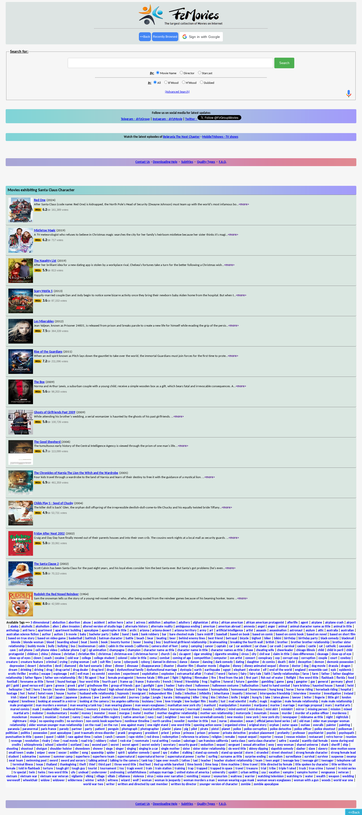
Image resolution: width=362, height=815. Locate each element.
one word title (181, 725)
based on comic (262, 634)
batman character (111, 638)
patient (100, 729)
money (86, 713)
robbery (101, 741)
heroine (60, 689)
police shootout (324, 729)
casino (301, 646)
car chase (261, 646)
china (44, 654)
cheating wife (265, 650)
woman (147, 780)
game (280, 681)
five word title (308, 677)
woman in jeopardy (168, 780)
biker (267, 638)
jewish (106, 697)
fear (102, 677)
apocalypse (91, 630)
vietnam (11, 776)
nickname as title (311, 717)
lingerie (320, 697)
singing (131, 748)
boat (84, 642)
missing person (318, 709)
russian (176, 741)
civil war (264, 654)
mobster (38, 713)
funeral (228, 681)
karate (168, 697)
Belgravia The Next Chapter (181, 137)
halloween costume (225, 685)
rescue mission (296, 737)
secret (115, 744)
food (351, 677)
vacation (274, 772)
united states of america (193, 772)
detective (45, 666)
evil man (83, 674)
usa (263, 772)
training (180, 768)
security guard (188, 744)
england (300, 670)
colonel (122, 658)
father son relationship (60, 677)
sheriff (335, 744)
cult (94, 662)
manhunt (210, 705)
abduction (59, 622)
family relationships (286, 674)
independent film (160, 693)
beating (161, 638)
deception (305, 662)
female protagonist (120, 677)
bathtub (90, 638)
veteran (343, 772)
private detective (234, 733)
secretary (169, 744)
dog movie (319, 666)
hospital (346, 689)
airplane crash (334, 622)
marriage (289, 705)
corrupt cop (290, 658)
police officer (303, 729)
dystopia (185, 670)
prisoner (214, 733)
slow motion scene (343, 748)
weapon (334, 776)
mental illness (130, 709)
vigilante (77, 776)
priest (165, 733)
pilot (194, 729)
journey (134, 697)
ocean (250, 721)
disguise (224, 666)
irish (13, 697)
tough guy (78, 768)
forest (50, 681)
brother (282, 642)
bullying (62, 646)
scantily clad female (315, 741)
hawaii (340, 685)
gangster (302, 681)
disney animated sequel (260, 666)
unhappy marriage (161, 772)
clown (37, 658)
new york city (271, 717)
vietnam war (28, 776)
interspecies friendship (275, 693)
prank (121, 733)
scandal (294, 741)
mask (35, 709)
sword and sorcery (73, 760)
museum (36, 717)
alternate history (136, 626)
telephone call (346, 760)
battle (129, 638)
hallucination (250, 685)
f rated (209, 674)
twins (41, 772)
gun (137, 685)
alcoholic (27, 626)
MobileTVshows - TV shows (220, 137)
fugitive (215, 681)
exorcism (114, 674)
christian (69, 654)
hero (36, 689)
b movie (71, 634)
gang (290, 681)
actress (140, 622)
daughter (253, 662)
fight (175, 677)
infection (190, 693)
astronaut (296, 630)
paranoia (13, 729)
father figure (33, 677)
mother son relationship (216, 713)
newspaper (289, 717)
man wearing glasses (118, 705)
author (46, 634)
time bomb (194, 764)
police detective (280, 729)
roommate (141, 741)
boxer (137, 642)
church (165, 654)
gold (16, 685)
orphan (274, 725)
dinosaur (132, 666)
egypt (227, 670)
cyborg (145, 662)
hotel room (45, 693)
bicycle (244, 638)
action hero (115, 622)
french (167, 681)
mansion (245, 705)
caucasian (345, 646)
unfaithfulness (136, 772)
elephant (240, 670)
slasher (301, 748)
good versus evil (32, 685)
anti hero (28, 630)
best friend (215, 638)
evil (72, 674)
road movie (70, 741)
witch (101, 780)
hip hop (143, 689)
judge (146, 697)
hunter (72, 693)
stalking (187, 752)
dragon (345, 666)
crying (63, 662)
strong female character (312, 752)
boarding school (67, 642)
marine (275, 705)
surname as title (231, 756)
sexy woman (285, 744)
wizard (125, 780)
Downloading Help (165, 162)
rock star (126, 741)
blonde (15, 642)
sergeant (234, 744)
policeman (345, 729)
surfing (212, 756)
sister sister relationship (209, 748)
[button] (201, 37)
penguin (113, 729)
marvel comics (19, 709)
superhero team (104, 756)
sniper (41, 752)
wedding (348, 776)
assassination (278, 630)
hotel (31, 693)
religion (217, 737)
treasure (252, 768)
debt (292, 662)
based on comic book (290, 634)
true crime (316, 768)
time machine (230, 764)
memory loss (109, 709)
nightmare (20, 721)
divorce (284, 666)
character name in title (192, 650)
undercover (99, 772)
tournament (108, 768)
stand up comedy (206, 752)
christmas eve (123, 654)
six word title (237, 748)
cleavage (323, 654)
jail (50, 697)
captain (221, 646)
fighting (186, 677)
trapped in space (221, 768)
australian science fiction (22, 634)
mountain (260, 713)
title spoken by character (312, 764)
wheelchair (30, 780)
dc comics (268, 662)
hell (28, 689)
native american (134, 717)
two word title (58, 772)
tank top (147, 760)
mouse (274, 713)
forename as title (31, 681)
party (88, 729)
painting (344, 725)
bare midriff (205, 634)
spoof (156, 752)
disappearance (151, 666)
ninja (33, 721)
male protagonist (21, 705)
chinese (56, 654)
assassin (261, 630)
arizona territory (185, 630)
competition (202, 658)
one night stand (157, 725)
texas (39, 764)
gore (49, 685)
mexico (207, 709)
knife (234, 697)
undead (83, 772)
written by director (184, 784)
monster (99, 713)
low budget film (195, 701)
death (282, 662)
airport (351, 622)
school (49, 744)
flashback (327, 677)
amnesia (249, 626)
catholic (331, 646)
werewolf (13, 780)
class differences (303, 654)
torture (48, 768)
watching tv (294, 776)
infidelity (205, 693)
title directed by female (276, 764)
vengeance (328, 772)
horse (290, 689)
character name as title (159, 650)
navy (151, 717)
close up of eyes (20, 658)
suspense (337, 756)
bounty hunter (120, 642)
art (211, 630)
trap (191, 768)
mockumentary (57, 713)
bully (51, 646)
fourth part (109, 681)
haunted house (323, 685)
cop (277, 658)
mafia (253, 701)
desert (31, 666)
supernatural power (180, 756)
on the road (93, 725)
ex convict (98, 674)
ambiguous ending (188, 626)
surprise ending (255, 756)
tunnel (330, 768)
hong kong (276, 689)
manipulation (228, 705)
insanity (237, 693)
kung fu (257, 697)
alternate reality (162, 626)
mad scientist (237, 701)
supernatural (126, 756)
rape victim (136, 737)
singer (120, 748)
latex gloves (281, 697)
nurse (223, 721)
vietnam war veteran (54, 776)
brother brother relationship (310, 642)
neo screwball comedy (209, 717)
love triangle (173, 701)
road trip (87, 741)
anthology (12, 630)
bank (135, 634)
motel (137, 713)
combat (165, 658)
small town (16, 752)
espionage (60, 674)
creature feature (32, 662)
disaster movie (206, 666)
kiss (213, 697)
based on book (239, 634)
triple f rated (287, 768)
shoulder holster (61, 748)
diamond (70, 666)
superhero (83, 756)
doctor (296, 666)
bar (164, 634)
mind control (237, 709)
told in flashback (29, 768)
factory (233, 674)
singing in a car (148, 748)
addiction (154, 622)
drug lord (97, 670)
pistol (215, 729)
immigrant (139, 693)
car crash (275, 646)
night (329, 717)
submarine (29, 756)
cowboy (345, 658)
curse (117, 662)
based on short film (343, 634)
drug (49, 670)
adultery (184, 622)
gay (313, 681)
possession (40, 733)
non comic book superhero (104, 721)
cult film (105, 662)
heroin (47, 689)
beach (140, 638)
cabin (102, 646)
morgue (124, 713)
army (202, 630)
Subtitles (187, 162)
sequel (220, 744)
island (23, 697)
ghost (349, 681)
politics (25, 733)
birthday (290, 638)
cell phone (26, 650)
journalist (120, 697)
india (178, 693)
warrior (250, 776)
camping (196, 646)
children (32, 654)
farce (305, 674)
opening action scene (208, 725)
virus (150, 776)
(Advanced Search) (177, 91)
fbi (80, 677)
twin (32, 772)
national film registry (106, 717)
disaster (169, 666)
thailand (51, 764)
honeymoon (258, 689)
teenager (327, 760)
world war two (93, 784)
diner (108, 666)
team (259, 760)
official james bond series (273, 721)
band (125, 634)
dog (306, 666)
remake (230, 737)
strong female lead (343, 752)
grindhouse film (97, 685)
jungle (157, 697)
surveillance (293, 756)
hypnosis (123, 693)
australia (332, 630)
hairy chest (185, 685)
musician (50, 717)
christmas (104, 654)
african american (232, 622)
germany (337, 681)
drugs (110, 670)
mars (328, 705)
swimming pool (36, 760)
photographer (149, 729)
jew (96, 697)
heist (350, 685)
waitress (236, 776)
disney (237, 666)
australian (347, 630)
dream (13, 670)
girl (8, 685)
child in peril (335, 650)
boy (158, 642)
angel (261, 626)
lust (223, 701)
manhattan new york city (184, 705)
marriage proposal (310, 705)
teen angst (272, 760)
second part (100, 744)
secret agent (130, 744)
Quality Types (206, 162)
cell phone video (46, 650)
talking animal (97, 760)
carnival (289, 646)
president (151, 733)
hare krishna (301, 685)
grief (81, 685)
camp (184, 646)
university (218, 772)
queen (38, 737)
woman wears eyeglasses (274, 780)
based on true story (21, 638)
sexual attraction (254, 744)
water (309, 776)
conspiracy (265, 658)
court (333, 658)
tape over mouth (167, 760)
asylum (310, 630)
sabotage (189, 741)
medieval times (73, 709)
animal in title (342, 626)
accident (99, 622)
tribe (272, 768)
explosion (167, 674)
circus (245, 654)
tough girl (62, 768)
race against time (79, 737)
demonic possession (340, 662)
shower (98, 748)
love (159, 701)
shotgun (41, 748)
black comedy (330, 638)
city (254, 654)
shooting (12, 748)
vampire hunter (307, 772)
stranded (262, 752)
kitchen (223, 697)
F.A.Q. (223, 162)
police (237, 729)
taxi (195, 760)
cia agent (185, 654)
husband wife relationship (97, 693)
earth (198, 670)
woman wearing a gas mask (236, 780)
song (85, 752)
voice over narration (169, 776)
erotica (33, 674)
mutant (64, 717)
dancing (207, 662)
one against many (132, 725)
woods (326, 780)
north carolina (161, 721)
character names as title (227, 650)
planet (226, 729)
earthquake (212, 670)
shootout (27, 748)
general (323, 681)
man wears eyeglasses (150, 705)
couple (322, 658)
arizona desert (161, 630)
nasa (86, 717)
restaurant (316, 737)
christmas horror (146, 654)
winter (89, 780)
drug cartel (62, 670)
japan (59, 697)
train (149, 768)
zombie (246, 784)
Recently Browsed (165, 36)
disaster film (185, 666)
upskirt (233, 772)
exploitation (150, 674)
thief (92, 764)
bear (150, 638)
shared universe (307, 744)
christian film (86, 654)
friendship (192, 681)
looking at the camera (94, 701)
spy (165, 752)
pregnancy (135, 733)
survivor (322, 756)
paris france (48, 729)
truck (302, 768)
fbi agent (91, 677)
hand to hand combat (276, 685)
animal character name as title (310, 626)
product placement (261, 733)
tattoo (185, 760)
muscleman (19, 717)
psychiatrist (316, 733)
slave (312, 748)
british (270, 642)
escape (45, 674)
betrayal (231, 638)
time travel (250, 764)
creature (12, 662)
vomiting (192, 776)
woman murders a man (199, 780)
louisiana (147, 701)
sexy (271, 744)
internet (251, 693)
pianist (166, 729)
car (231, 646)
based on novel (317, 634)
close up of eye (341, 654)
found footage (66, 681)
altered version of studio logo (102, 626)
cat (321, 646)
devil (58, 666)
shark (324, 744)
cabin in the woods (120, 646)
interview (299, 693)
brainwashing (218, 642)
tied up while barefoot (169, 764)
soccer (62, 752)
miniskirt (287, 709)
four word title (89, 681)
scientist (61, 744)
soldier (74, 752)
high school (98, 689)
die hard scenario (90, 666)
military (220, 709)
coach (48, 658)
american (209, 626)
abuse (87, 622)
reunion (351, 737)
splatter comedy (138, 752)
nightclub (342, 717)
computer (220, 658)
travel (239, 768)
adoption (170, 622)
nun (213, 721)
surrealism (276, 756)
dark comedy (224, 662)
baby (83, 634)
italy (43, 697)
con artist (236, 658)
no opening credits (51, 721)
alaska (14, 626)
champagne (117, 650)
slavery (323, 748)
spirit (121, 752)
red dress (153, 737)
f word (220, 674)
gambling (268, 681)
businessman (87, 646)
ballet (115, 634)
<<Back (145, 36)
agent (304, 622)
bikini (277, 638)
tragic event (135, 768)
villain (111, 776)
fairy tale (255, 674)
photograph (129, 729)
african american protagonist (265, 622)
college (86, 658)
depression (17, 666)
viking (89, 776)
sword (53, 760)
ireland (348, 693)
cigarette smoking (226, 654)
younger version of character (218, 784)
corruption (308, 658)
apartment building (68, 630)
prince (176, 733)
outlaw (305, 725)
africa (214, 622)
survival (309, 756)
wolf (136, 780)
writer (110, 784)
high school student (122, 689)
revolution (32, 741)
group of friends (121, 685)
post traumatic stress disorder (94, 733)
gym (160, 685)
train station (163, 768)
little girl (333, 697)
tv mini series (347, 768)
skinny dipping (258, 748)
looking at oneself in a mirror (57, 701)
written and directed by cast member (143, 784)
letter (308, 697)
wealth (321, 776)
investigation (332, 693)
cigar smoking (203, 654)
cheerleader (285, 650)
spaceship (97, 752)
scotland (76, 744)
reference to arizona (195, 737)
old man (304, 721)
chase (249, 650)
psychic (331, 733)
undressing (117, 772)
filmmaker (201, 677)
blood (50, 642)
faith (267, 674)
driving (38, 670)
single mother (170, 748)
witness (113, 780)
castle (312, 646)
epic (333, 670)
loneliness (28, 701)
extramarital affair (189, 674)
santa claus (238, 741)
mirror (300, 709)
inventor (315, 693)
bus (73, 646)
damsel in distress (165, 662)
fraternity (153, 681)
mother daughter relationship (177, 713)
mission (335, 709)
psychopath (346, 733)
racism (98, 737)
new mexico (235, 717)
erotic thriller (17, 674)
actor (129, 622)
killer (196, 697)
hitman (156, 689)
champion (134, 650)
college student (104, 658)
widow (45, 780)
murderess (339, 713)
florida (340, 677)
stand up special (231, 752)
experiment (131, 674)
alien (55, 626)
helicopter (16, 689)
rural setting (160, 741)
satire (282, 741)
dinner (119, 666)
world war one (343, 780)
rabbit (61, 737)
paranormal (30, 729)
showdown (82, 748)
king (205, 697)
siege (109, 748)
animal (282, 626)
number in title (198, 721)
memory (92, 709)
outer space (290, 725)
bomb (94, 642)
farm (315, 674)
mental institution (155, 709)
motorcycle (243, 713)
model (74, 713)
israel (33, 697)
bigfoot (256, 638)
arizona (144, 630)
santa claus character (262, 741)
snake (30, 752)
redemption (170, 737)
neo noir (185, 717)
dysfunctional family (130, 670)
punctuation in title (19, 737)
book (104, 642)
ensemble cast (318, 670)
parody (64, 729)
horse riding (305, 689)
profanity (283, 733)
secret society (151, 744)
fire (213, 677)
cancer (209, 646)
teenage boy (291, 760)
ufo (73, 772)
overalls (318, 725)
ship (345, 744)
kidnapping (182, 697)
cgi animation (97, 650)
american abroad (229, 626)
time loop (211, 764)
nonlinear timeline (137, 721)
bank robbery (150, 634)
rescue (278, 737)
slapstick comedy (282, 748)
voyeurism (221, 776)
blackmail (348, 638)
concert (250, 658)
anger (271, 626)
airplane (316, 622)
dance (183, 662)
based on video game (51, 638)
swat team (16, 760)
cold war (73, 658)
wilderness (75, 780)
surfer (201, 756)
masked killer (51, 709)
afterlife (292, 622)
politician (12, 733)
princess (188, 733)
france (139, 681)
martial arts (342, 705)
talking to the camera (124, 760)
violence (138, 776)
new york (252, 717)
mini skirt (271, 709)
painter (331, 725)
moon (112, 713)
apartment (45, 630)
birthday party (308, 638)
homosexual (239, 689)
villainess (124, 776)
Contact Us (142, 162)
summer (44, 756)
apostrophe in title (114, 630)
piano (177, 729)
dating (240, 662)
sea (86, 744)
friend (178, 681)
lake (267, 697)
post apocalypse (60, 733)
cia (174, 654)
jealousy (85, 697)
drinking (25, 670)
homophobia (219, 689)
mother (149, 713)
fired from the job (231, 677)
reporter (265, 737)
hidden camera (78, 689)
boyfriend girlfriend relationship (185, 642)
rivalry (46, 741)
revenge (16, 741)
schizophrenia (33, 744)
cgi (84, 650)
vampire (288, 772)
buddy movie (36, 646)
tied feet (145, 764)
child (321, 650)
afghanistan (200, 622)
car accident (244, 646)
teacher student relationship (233, 760)
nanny (76, 717)
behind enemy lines (192, 638)
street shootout (282, 752)
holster (181, 689)
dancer (194, 662)
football (12, 681)
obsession (236, 721)
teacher (206, 760)
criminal (51, 662)
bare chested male (181, 634)
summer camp (63, 756)
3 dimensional (40, 622)
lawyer (296, 697)
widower (59, 780)
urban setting (249, 772)
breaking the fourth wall (246, 642)
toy (121, 768)
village (100, 776)
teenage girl (310, 760)
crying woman (79, 662)
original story (257, 725)
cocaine (60, 658)
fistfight (291, 677)
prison (201, 733)
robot (113, 741)
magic (263, 701)
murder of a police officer (312, 713)
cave (13, 650)
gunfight (148, 685)
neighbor (171, 717)
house (60, 693)
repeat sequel (247, 737)
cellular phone (69, 650)
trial (263, 768)
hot (22, 693)
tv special (20, 772)
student (13, 756)
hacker (170, 685)
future (240, 681)
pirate (204, 729)
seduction (207, 744)
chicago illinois (305, 650)
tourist (92, 768)
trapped (202, 768)
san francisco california (213, 741)
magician (276, 701)
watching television (271, 776)
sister (186, 748)
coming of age (182, 658)
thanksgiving (68, 764)
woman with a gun (306, 780)
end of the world (280, 670)
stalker (174, 752)
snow (51, 752)
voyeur (206, 776)
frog (204, 681)
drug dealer (80, 670)
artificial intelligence (229, 630)
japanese (71, 697)
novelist (179, 721)
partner (77, 729)
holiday (168, 689)
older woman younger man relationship (55, 725)
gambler (253, 681)
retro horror (334, 737)
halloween (202, 685)
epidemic (345, 670)
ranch (109, 737)
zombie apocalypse (266, 784)
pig (186, 729)
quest (50, 737)
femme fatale (145, 677)
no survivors (75, 721)
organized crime (235, 725)
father (325, 674)
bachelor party (99, 634)
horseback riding (327, 689)
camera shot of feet (164, 646)
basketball (75, 638)
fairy (244, 674)
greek (71, 685)
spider (111, 752)
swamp (351, 756)
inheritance (221, 693)
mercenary (177, 709)
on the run (111, 725)
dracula (333, 666)
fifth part (163, 677)
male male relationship (336, 701)
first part (252, 677)
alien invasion (71, 626)
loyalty (213, 701)
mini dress (256, 709)
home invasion (198, 689)
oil (294, 721)
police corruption (255, 729)
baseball (221, 634)
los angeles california (125, 701)
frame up (126, 681)
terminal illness (23, 764)
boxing (148, 642)
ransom (120, 737)
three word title (125, 764)
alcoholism (42, 626)
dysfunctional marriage (162, 670)
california (142, 646)
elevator (254, 670)
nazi (159, 717)
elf (264, 670)
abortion (74, 622)
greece (60, 685)
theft (82, 764)
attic (321, 630)
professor (299, 733)
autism (58, 634)
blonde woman (33, 642)
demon (319, 662)
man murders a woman (51, 705)
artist (249, 630)
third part (104, 764)
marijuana (260, 705)
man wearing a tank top (86, 705)
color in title (138, 658)
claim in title (281, 654)
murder (287, 713)
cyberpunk (131, 662)
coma (153, 658)
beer (172, 638)
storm (249, 752)
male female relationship (301, 701)
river (56, 741)
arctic (133, 630)
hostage (12, 693)
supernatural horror (151, 756)
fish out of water (272, 677)
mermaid (193, 709)
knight (245, 697)
